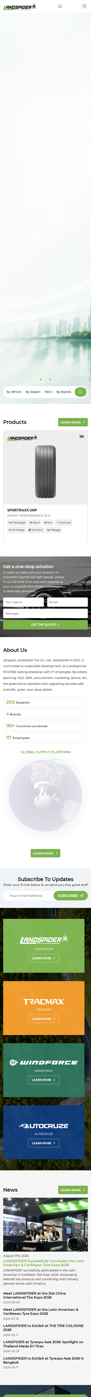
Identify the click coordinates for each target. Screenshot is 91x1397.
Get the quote (43, 625)
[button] (41, 379)
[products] (81, 392)
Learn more (41, 958)
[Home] (19, 6)
